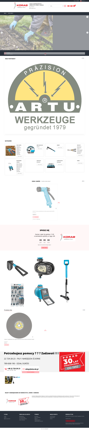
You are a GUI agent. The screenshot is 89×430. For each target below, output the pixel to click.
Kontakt (77, 0)
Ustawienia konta (52, 417)
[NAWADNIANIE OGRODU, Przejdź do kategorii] (11, 167)
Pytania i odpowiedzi (37, 417)
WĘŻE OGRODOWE (40, 145)
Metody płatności (21, 416)
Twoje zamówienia (52, 416)
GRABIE (78, 160)
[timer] (44, 236)
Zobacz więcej (44, 247)
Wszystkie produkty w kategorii (45, 181)
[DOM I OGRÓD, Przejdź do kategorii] (11, 150)
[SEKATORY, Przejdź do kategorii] (71, 150)
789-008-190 (32, 6)
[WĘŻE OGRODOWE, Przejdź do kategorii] (31, 150)
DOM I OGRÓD (18, 145)
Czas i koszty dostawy (22, 417)
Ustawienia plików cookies (38, 421)
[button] (65, 6)
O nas (75, 0)
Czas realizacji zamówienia (23, 418)
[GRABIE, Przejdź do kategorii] (71, 165)
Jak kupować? (36, 416)
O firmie (5, 417)
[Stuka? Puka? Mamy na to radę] (44, 267)
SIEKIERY (58, 145)
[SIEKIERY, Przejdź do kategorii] (51, 150)
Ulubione (51, 418)
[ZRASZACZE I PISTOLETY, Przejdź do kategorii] (31, 165)
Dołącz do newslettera (70, 420)
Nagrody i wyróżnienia (7, 418)
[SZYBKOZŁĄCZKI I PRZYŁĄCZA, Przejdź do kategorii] (51, 165)
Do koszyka (6, 344)
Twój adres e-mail (68, 418)
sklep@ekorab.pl (33, 8)
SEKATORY (79, 145)
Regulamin (36, 418)
